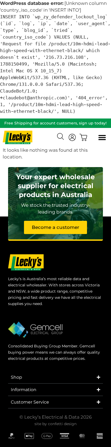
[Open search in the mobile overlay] (61, 137)
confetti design (62, 423)
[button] (102, 137)
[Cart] (83, 137)
